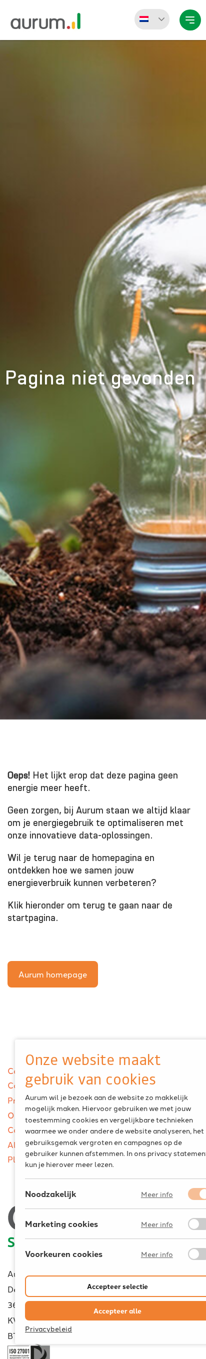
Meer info (157, 1194)
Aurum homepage (52, 974)
